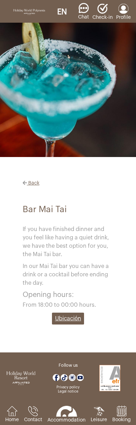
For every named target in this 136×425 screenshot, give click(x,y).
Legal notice (68, 391)
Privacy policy (68, 387)
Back (33, 183)
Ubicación (68, 318)
